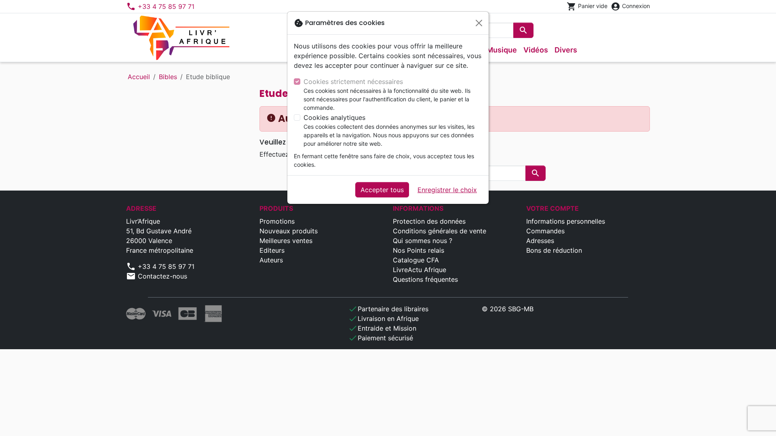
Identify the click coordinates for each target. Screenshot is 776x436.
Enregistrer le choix (447, 190)
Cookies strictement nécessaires (353, 82)
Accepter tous (382, 190)
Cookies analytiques (334, 117)
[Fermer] (478, 23)
